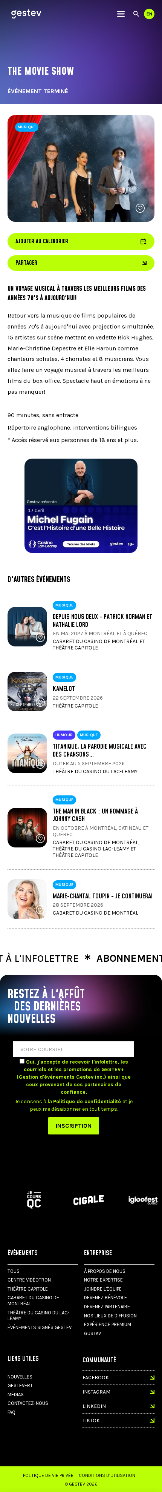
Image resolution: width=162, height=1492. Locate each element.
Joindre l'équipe (103, 1289)
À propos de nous (104, 1271)
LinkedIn (94, 1406)
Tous (14, 1271)
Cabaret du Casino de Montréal (33, 1300)
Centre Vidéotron (29, 1280)
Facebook (96, 1377)
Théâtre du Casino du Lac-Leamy (39, 1316)
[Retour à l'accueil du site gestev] (26, 13)
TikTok (91, 1420)
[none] (121, 14)
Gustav (92, 1333)
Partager (26, 263)
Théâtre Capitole (28, 1289)
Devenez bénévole (105, 1297)
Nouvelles (20, 1377)
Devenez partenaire (107, 1306)
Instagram (96, 1392)
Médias (16, 1394)
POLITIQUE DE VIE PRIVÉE (48, 1475)
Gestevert (20, 1385)
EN (149, 14)
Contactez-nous (28, 1403)
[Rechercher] (136, 14)
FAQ (11, 1412)
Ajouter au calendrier (81, 241)
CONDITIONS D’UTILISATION (107, 1475)
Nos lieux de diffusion (110, 1316)
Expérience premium (107, 1324)
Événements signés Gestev (40, 1327)
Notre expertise (103, 1280)
